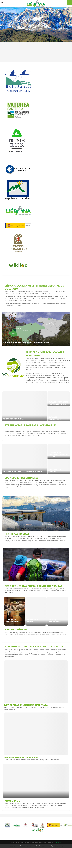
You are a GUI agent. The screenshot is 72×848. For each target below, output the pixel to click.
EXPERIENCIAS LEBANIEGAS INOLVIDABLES (30, 425)
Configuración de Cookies (56, 846)
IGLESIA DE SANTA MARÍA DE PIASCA (19, 471)
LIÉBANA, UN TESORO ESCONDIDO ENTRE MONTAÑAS (26, 342)
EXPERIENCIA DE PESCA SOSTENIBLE (57, 418)
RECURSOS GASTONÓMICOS (55, 620)
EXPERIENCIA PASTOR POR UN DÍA (17, 419)
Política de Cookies (39, 846)
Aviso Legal (12, 846)
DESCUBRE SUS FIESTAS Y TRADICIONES (21, 757)
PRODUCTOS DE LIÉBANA (33, 620)
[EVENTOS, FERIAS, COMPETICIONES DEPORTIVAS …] (36, 681)
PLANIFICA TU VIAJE (17, 534)
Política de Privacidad (25, 846)
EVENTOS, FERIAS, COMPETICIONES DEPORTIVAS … (26, 705)
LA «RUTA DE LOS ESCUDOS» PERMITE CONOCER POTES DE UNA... (57, 453)
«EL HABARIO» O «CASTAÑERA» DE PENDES (56, 469)
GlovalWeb (58, 842)
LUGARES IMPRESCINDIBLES (21, 478)
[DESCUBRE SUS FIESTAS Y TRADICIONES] (36, 734)
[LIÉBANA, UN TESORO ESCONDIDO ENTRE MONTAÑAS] (36, 329)
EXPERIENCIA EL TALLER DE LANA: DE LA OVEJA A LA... (58, 402)
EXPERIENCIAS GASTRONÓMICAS (12, 620)
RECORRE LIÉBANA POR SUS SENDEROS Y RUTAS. (34, 586)
